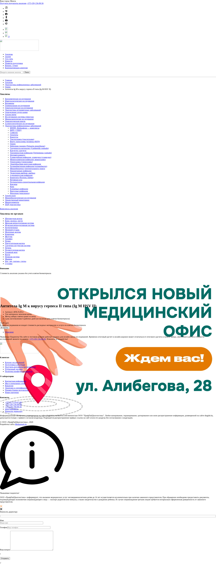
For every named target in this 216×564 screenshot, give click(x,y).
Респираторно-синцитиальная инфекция (27, 182)
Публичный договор (14, 369)
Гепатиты (14, 135)
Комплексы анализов (9, 209)
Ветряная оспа (16, 180)
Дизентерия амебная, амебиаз (22, 173)
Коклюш (13, 184)
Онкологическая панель (15, 121)
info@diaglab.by (11, 409)
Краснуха (14, 137)
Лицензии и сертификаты (16, 388)
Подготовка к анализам (15, 365)
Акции (8, 57)
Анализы (9, 54)
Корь (12, 187)
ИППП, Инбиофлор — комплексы (24, 128)
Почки (8, 241)
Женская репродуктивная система (19, 223)
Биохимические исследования (18, 99)
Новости (8, 61)
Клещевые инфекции (19, 189)
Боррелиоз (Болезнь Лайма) (21, 177)
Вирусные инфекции (19, 191)
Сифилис (14, 133)
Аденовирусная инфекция (21, 175)
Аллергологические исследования (19, 123)
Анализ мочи (10, 115)
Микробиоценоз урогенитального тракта (27, 169)
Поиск (27, 72)
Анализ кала (10, 195)
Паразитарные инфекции (21, 171)
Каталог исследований (14, 362)
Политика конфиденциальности (18, 371)
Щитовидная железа (13, 219)
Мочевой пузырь (12, 230)
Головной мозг (11, 252)
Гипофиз (8, 239)
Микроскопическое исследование (19, 119)
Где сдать (9, 59)
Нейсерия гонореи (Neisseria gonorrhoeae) (27, 146)
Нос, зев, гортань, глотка (15, 261)
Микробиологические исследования (20, 198)
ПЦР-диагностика (12, 205)
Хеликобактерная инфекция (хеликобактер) (28, 166)
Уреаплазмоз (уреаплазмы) (21, 162)
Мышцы (8, 259)
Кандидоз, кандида (18, 151)
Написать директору (13, 411)
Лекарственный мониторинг (17, 200)
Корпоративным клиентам (16, 68)
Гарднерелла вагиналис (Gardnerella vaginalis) (29, 148)
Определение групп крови (16, 112)
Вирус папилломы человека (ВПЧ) (25, 141)
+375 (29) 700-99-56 (13, 407)
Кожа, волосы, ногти (14, 221)
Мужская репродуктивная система (19, 225)
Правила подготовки (14, 63)
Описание (9, 332)
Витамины (9, 103)
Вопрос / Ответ (11, 65)
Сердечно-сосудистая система (17, 245)
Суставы (8, 263)
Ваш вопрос (5, 550)
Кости (7, 255)
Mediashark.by (21, 424)
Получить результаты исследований (20, 367)
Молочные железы (13, 232)
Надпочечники (11, 227)
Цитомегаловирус (17, 155)
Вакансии (9, 386)
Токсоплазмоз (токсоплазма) (22, 139)
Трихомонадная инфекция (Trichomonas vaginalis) (31, 153)
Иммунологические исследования (19, 101)
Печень (8, 248)
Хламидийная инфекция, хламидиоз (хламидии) (30, 157)
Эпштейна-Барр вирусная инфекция (25, 164)
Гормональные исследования (17, 105)
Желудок (8, 237)
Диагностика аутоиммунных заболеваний (23, 110)
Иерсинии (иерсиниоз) (20, 193)
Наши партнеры (12, 392)
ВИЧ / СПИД (15, 130)
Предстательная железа (15, 243)
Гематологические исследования (19, 108)
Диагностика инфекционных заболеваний (23, 85)
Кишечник (9, 234)
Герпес (8, 87)
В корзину (4, 328)
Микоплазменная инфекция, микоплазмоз (28, 159)
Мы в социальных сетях (15, 383)
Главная (8, 80)
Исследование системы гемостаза (19, 117)
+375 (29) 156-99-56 (35, 3)
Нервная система (12, 257)
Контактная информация (15, 381)
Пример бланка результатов (16, 390)
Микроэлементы (12, 202)
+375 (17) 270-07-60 (13, 402)
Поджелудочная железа (15, 250)
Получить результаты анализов (13, 3)
